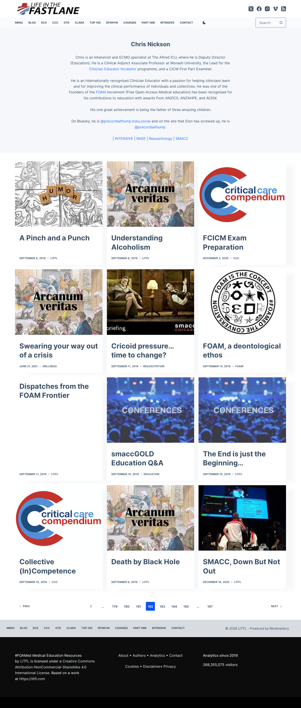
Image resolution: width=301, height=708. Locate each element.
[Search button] (281, 22)
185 (186, 606)
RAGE (141, 138)
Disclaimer (151, 666)
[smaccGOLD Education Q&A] (150, 410)
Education (151, 474)
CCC (55, 22)
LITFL (54, 258)
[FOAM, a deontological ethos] (242, 302)
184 (174, 606)
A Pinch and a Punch (54, 238)
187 (210, 606)
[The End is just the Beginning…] (242, 410)
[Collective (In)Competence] (58, 518)
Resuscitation (153, 366)
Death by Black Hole (145, 561)
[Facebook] (259, 8)
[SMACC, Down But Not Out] (242, 518)
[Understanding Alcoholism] (150, 194)
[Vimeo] (275, 8)
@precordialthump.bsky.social (125, 121)
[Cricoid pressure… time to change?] (150, 302)
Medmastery (279, 628)
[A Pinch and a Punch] (58, 194)
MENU (19, 22)
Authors (139, 655)
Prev (26, 606)
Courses (129, 22)
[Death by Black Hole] (150, 518)
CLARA (79, 22)
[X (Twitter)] (251, 8)
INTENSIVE (167, 22)
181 (138, 606)
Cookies (132, 666)
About (123, 655)
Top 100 (95, 22)
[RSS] (283, 8)
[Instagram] (267, 8)
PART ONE (148, 22)
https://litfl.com (32, 679)
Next (274, 606)
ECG (44, 22)
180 (126, 606)
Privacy (170, 666)
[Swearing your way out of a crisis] (58, 302)
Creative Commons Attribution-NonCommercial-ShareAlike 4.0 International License (55, 667)
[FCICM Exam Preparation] (242, 194)
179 (114, 606)
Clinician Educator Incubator (112, 69)
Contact (186, 22)
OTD (66, 22)
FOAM (101, 92)
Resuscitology (160, 138)
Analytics (157, 655)
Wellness (50, 366)
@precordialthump (150, 127)
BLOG (32, 22)
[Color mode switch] (203, 22)
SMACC (182, 138)
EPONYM (112, 22)
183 (162, 606)
